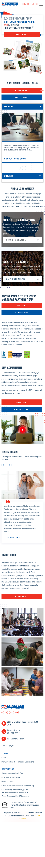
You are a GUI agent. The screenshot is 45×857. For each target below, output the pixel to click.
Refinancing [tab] (8, 176)
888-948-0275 (13, 730)
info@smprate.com (15, 739)
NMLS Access (7, 782)
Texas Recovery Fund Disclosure (15, 796)
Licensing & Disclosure (11, 777)
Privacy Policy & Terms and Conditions (18, 762)
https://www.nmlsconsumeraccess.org (18, 786)
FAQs (4, 758)
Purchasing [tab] (8, 106)
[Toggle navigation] (41, 4)
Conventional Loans (15, 159)
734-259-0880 (13, 733)
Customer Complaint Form (13, 773)
